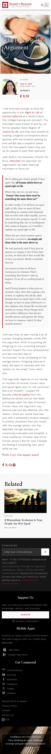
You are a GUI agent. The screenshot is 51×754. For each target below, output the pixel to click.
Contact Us (8, 715)
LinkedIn (11, 693)
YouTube (11, 674)
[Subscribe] (45, 552)
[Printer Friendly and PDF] (14, 464)
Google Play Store (17, 654)
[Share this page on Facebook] (21, 96)
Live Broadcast (15, 670)
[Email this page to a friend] (27, 96)
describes (15, 160)
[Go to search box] (42, 5)
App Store (14, 649)
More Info (7, 642)
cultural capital (20, 394)
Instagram (12, 684)
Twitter (10, 688)
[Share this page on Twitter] (24, 96)
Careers (6, 710)
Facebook (12, 679)
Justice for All (10, 131)
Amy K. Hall (26, 84)
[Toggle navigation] (46, 5)
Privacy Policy (9, 705)
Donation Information (27, 621)
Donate (25, 614)
